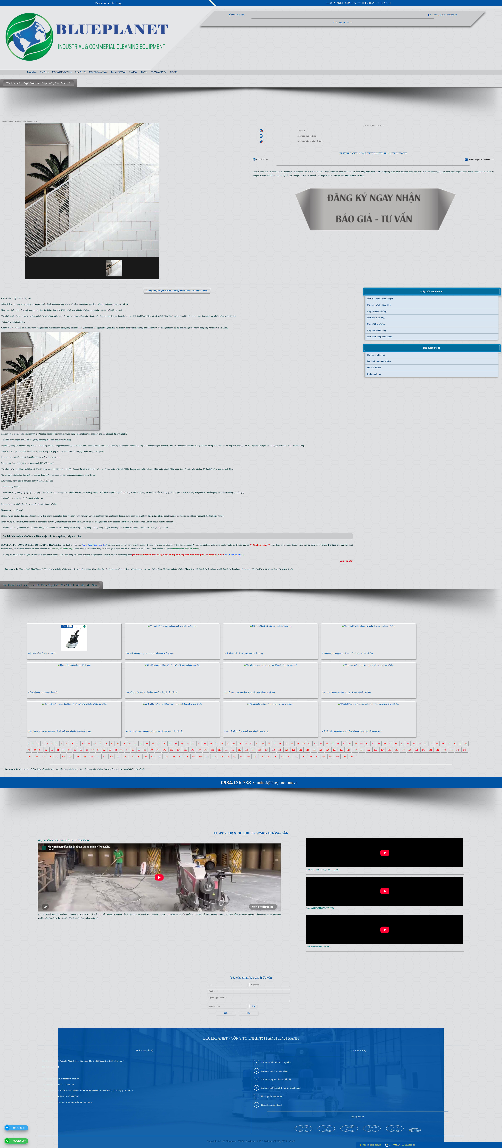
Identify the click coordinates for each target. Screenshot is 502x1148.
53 (321, 743)
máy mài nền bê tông (80, 310)
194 (351, 756)
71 (425, 743)
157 (97, 756)
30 (187, 743)
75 (448, 743)
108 (205, 750)
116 (259, 750)
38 (234, 743)
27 (170, 743)
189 (316, 756)
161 (125, 756)
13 (89, 743)
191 (330, 756)
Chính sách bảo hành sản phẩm (276, 1062)
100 (151, 750)
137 (403, 750)
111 (226, 750)
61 (367, 743)
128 (341, 750)
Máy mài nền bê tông (108, 3)
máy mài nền (287, 569)
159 (111, 756)
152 (63, 756)
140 (423, 750)
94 (116, 750)
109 (212, 750)
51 (309, 743)
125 (320, 750)
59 (356, 743)
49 (298, 743)
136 (396, 750)
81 (40, 750)
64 (385, 743)
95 (122, 750)
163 (138, 756)
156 (91, 756)
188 (310, 756)
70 (419, 743)
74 (443, 743)
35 (216, 743)
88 (81, 750)
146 (464, 750)
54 (327, 743)
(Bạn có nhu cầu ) (254, 545)
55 (332, 743)
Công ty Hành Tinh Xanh (29, 569)
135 (389, 750)
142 (437, 750)
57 (344, 743)
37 (228, 743)
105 (185, 750)
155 (84, 756)
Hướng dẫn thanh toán (271, 1096)
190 (323, 756)
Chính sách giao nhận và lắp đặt (276, 1079)
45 (274, 743)
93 (110, 750)
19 (124, 743)
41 (251, 743)
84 (58, 750)
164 (145, 756)
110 (219, 750)
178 (241, 756)
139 (416, 750)
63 (379, 743)
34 (211, 743)
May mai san (163, 528)
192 (337, 756)
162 (132, 756)
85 (63, 750)
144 (451, 750)
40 (245, 743)
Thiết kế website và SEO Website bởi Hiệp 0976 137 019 (266, 1141)
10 (72, 743)
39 (240, 743)
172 (200, 756)
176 (227, 756)
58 (350, 743)
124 (314, 750)
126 (327, 750)
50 (304, 743)
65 (390, 743)
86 (69, 750)
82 (46, 750)
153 (70, 756)
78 (466, 743)
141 (430, 750)
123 (307, 750)
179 (248, 756)
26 (164, 743)
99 (145, 750)
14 (95, 743)
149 (43, 756)
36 (222, 743)
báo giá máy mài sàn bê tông (145, 569)
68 (408, 743)
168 (173, 756)
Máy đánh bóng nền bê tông (239, 569)
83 (52, 750)
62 (373, 743)
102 (164, 750)
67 (402, 743)
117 (266, 750)
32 (199, 743)
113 (239, 750)
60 (361, 743)
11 (77, 743)
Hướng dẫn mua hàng (271, 1105)
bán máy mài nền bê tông (107, 569)
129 (348, 750)
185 (289, 756)
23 (147, 743)
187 (303, 756)
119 (279, 750)
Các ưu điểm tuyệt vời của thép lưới (266, 569)
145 (457, 750)
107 (199, 750)
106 (192, 750)
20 (129, 743)
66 (396, 743)
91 (98, 750)
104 (178, 750)
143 (444, 750)
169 (179, 756)
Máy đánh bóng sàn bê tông (214, 569)
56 (338, 743)
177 (234, 756)
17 (112, 743)
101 (157, 750)
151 (56, 756)
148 (36, 756)
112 (232, 750)
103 (171, 750)
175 (221, 756)
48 (292, 743)
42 (257, 743)
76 (454, 743)
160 (118, 756)
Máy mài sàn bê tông (75, 328)
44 (269, 743)
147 (29, 756)
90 (93, 750)
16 (106, 743)
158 (104, 756)
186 (296, 756)
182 (268, 756)
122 (300, 750)
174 (214, 756)
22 (141, 743)
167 (166, 756)
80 (35, 750)
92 (104, 750)
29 (182, 743)
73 (437, 743)
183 (275, 756)
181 (262, 756)
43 (263, 743)
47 (286, 743)
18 (118, 743)
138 (409, 750)
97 (133, 750)
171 (193, 756)
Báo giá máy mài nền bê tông (56, 569)
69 (414, 743)
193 (344, 756)
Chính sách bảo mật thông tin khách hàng (281, 1088)
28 (176, 743)
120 (286, 750)
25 (158, 743)
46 (280, 743)
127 (334, 750)
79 (29, 750)
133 (375, 750)
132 (368, 750)
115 (253, 750)
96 (127, 750)
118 (273, 750)
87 (75, 750)
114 (246, 750)
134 (382, 750)
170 (186, 756)
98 (139, 750)
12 (83, 743)
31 (193, 743)
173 (207, 756)
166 (159, 756)
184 (282, 756)
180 (255, 756)
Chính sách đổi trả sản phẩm (274, 1071)
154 (77, 756)
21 (135, 743)
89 (87, 750)
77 (460, 743)
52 (315, 743)
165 (152, 756)
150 (49, 756)
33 (205, 743)
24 (153, 743)
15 (100, 743)
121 (293, 750)
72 (431, 743)
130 (355, 750)
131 (362, 750)
